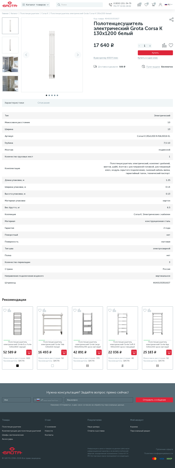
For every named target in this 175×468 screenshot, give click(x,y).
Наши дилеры (94, 427)
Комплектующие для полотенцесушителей (21, 431)
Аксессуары (7, 439)
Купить (155, 52)
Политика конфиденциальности (158, 453)
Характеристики (14, 102)
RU (169, 5)
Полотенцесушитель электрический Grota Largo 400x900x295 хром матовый (87, 344)
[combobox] (37, 400)
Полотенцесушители (11, 427)
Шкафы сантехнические (13, 435)
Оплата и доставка (96, 431)
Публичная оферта (164, 449)
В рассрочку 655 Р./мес (106, 57)
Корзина (134, 427)
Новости (49, 431)
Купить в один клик (148, 57)
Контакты (49, 435)
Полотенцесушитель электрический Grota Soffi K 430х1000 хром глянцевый (122, 344)
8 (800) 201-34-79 (122, 3)
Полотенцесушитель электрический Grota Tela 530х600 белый (52, 344)
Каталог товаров (36, 4)
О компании (50, 427)
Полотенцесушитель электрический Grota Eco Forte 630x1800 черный (17, 344)
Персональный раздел (140, 431)
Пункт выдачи (153, 66)
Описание (44, 102)
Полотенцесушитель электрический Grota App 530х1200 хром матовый (157, 344)
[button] (77, 54)
